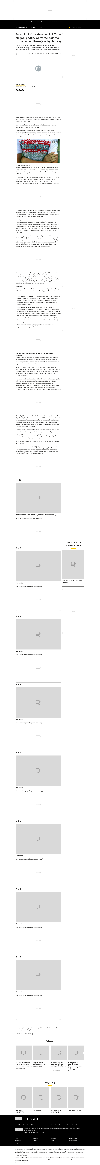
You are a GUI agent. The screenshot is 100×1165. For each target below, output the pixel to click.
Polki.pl (52, 1140)
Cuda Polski (28, 21)
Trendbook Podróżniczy (51, 21)
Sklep (17, 21)
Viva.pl (16, 1143)
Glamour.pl (35, 1138)
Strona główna (18, 30)
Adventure (31, 30)
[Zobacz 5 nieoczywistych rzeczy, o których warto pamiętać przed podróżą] (59, 1053)
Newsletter (21, 21)
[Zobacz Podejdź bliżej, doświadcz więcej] (41, 1053)
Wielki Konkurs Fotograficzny (38, 21)
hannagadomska (20, 84)
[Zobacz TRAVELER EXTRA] (76, 1097)
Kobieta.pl (53, 1138)
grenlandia (19, 1033)
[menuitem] (22, 27)
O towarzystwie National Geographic (52, 1124)
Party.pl (35, 1140)
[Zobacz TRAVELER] (41, 1097)
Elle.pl (16, 1138)
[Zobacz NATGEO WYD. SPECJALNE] (59, 1097)
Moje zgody (74, 1124)
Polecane (60, 21)
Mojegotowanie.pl (73, 1138)
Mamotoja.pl (18, 1140)
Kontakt (18, 1124)
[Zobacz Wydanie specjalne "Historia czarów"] (73, 564)
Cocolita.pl (53, 1143)
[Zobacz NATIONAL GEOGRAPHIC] (24, 1097)
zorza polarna (28, 1033)
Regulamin (25, 1124)
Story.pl (70, 1143)
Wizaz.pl (35, 1143)
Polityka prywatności (36, 1124)
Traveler (25, 30)
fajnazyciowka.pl (20, 443)
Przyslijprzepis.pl (73, 1140)
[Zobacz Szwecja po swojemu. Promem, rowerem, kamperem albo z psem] (24, 1053)
